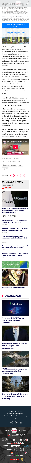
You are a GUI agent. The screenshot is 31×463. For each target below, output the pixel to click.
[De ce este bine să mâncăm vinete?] (15, 277)
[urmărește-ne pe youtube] (16, 422)
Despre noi (12, 411)
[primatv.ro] (3, 439)
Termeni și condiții (21, 416)
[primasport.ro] (15, 443)
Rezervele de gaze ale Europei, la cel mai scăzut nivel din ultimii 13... (15, 247)
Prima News (11, 430)
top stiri (5, 169)
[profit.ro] (5, 446)
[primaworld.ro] (10, 455)
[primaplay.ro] (25, 440)
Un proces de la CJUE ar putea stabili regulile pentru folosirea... (14, 221)
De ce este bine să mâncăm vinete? (14, 287)
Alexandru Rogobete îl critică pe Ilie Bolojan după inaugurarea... (15, 229)
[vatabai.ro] (22, 459)
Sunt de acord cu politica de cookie (15, 25)
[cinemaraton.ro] (16, 449)
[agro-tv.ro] (19, 455)
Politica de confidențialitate (15, 413)
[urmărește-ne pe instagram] (21, 422)
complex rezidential (14, 161)
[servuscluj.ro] (14, 459)
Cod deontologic (9, 416)
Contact (15, 418)
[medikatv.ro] (9, 449)
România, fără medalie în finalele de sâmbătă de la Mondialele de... (15, 254)
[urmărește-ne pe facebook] (11, 422)
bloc (4, 161)
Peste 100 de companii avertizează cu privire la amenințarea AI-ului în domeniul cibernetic (15, 210)
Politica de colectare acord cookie (15, 32)
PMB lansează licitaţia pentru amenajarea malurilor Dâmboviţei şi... (14, 238)
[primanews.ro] (19, 440)
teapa (20, 165)
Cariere (20, 411)
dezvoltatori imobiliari (9, 165)
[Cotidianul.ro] (15, 446)
